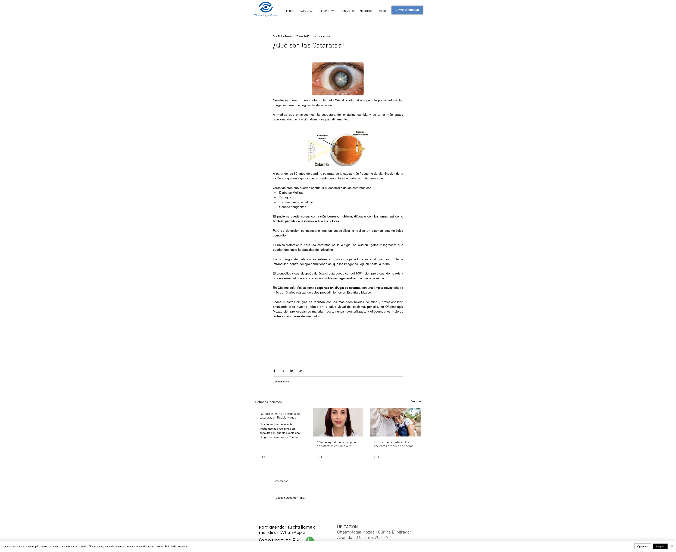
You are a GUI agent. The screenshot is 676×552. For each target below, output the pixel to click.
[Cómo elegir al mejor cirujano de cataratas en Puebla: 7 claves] (338, 422)
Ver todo (416, 401)
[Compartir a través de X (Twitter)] (283, 370)
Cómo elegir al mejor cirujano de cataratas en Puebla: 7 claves (336, 444)
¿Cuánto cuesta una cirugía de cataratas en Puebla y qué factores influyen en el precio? (280, 416)
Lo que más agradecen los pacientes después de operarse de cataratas (395, 444)
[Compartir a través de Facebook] (274, 370)
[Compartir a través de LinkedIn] (291, 370)
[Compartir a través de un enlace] (300, 370)
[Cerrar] (672, 546)
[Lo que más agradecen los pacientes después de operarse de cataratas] (395, 422)
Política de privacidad (176, 546)
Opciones (642, 546)
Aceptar (660, 546)
